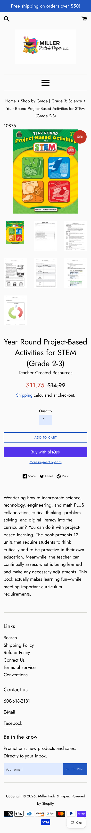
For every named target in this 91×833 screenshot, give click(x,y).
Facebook (13, 723)
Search (10, 637)
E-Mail (9, 712)
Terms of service (20, 667)
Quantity (45, 411)
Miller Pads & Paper (53, 796)
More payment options (46, 462)
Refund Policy (17, 652)
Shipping (24, 395)
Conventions (16, 674)
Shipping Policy (19, 645)
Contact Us (14, 660)
